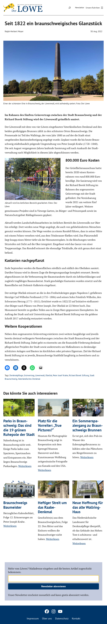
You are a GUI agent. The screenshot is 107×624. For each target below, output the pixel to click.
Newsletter (79, 7)
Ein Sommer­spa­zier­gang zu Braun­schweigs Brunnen (87, 425)
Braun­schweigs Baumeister (15, 505)
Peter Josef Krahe (60, 375)
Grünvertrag (29, 375)
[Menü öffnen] (95, 7)
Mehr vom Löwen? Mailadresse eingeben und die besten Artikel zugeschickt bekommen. (50, 570)
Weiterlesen (24, 466)
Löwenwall (40, 375)
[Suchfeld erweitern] (69, 7)
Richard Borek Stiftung (79, 375)
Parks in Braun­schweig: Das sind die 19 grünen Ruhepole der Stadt (19, 428)
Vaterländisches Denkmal (29, 379)
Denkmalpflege (16, 375)
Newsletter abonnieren (53, 586)
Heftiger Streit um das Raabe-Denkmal (52, 507)
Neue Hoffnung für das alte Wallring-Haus (87, 507)
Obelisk (48, 375)
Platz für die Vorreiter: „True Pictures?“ (50, 425)
